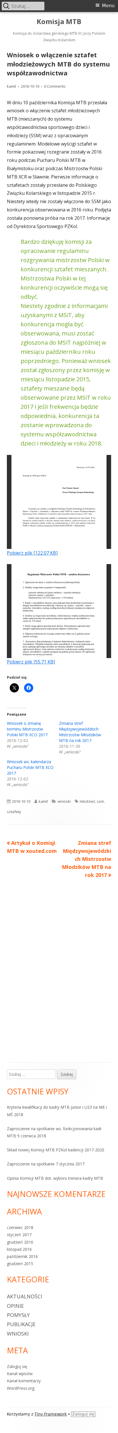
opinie (15, 1305)
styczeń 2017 (19, 1234)
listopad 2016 (19, 1249)
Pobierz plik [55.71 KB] (31, 662)
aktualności (24, 1296)
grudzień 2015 (20, 1263)
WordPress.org (20, 1388)
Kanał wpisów (20, 1373)
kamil (11, 86)
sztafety (14, 811)
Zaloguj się (17, 1366)
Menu (108, 5)
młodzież (87, 801)
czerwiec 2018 (20, 1227)
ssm (100, 801)
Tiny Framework (50, 1414)
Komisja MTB (59, 21)
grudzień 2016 (20, 1242)
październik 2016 (22, 1256)
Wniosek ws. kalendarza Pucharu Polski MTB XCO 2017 (30, 767)
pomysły (18, 1315)
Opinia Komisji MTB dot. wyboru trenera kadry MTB (55, 1178)
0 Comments (55, 86)
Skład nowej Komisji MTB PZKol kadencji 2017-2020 (55, 1150)
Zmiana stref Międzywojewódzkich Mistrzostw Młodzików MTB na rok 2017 (80, 732)
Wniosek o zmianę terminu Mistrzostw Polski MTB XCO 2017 (27, 729)
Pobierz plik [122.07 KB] (32, 553)
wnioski (64, 801)
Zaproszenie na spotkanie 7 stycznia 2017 (45, 1164)
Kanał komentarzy (24, 1380)
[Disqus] (59, 963)
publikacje (21, 1324)
